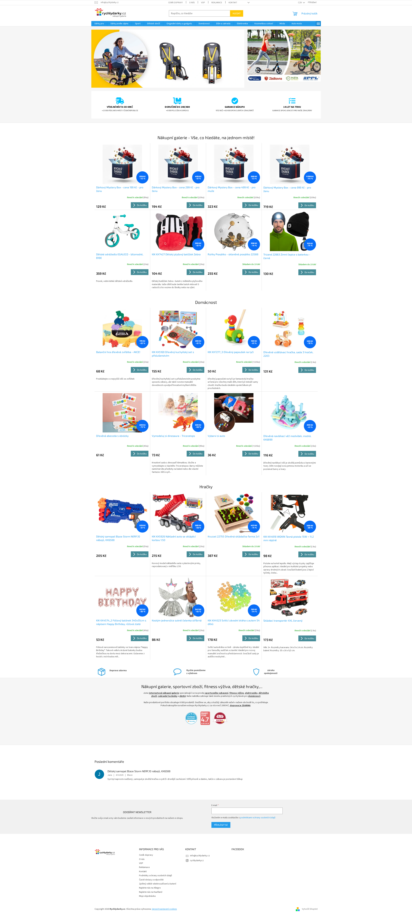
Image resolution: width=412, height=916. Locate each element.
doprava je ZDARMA (240, 705)
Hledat (237, 13)
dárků (182, 696)
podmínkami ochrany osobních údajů (257, 817)
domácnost (254, 696)
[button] (102, 59)
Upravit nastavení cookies (164, 909)
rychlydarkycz (197, 860)
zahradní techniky (167, 696)
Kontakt (233, 2)
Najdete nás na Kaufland (150, 892)
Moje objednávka (147, 896)
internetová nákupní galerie (164, 693)
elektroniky (251, 693)
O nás (192, 2)
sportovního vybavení (216, 693)
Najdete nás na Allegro (150, 887)
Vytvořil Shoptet (310, 909)
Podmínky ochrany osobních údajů (155, 875)
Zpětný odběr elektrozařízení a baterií (157, 883)
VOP (203, 2)
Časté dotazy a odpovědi (151, 879)
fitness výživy (236, 693)
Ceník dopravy (175, 2)
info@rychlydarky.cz (200, 855)
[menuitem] (99, 23)
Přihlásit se (221, 824)
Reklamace (216, 2)
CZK (300, 2)
